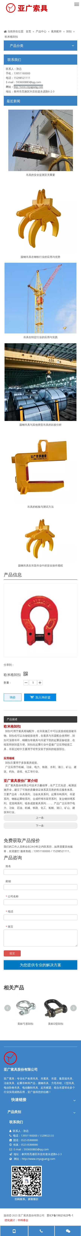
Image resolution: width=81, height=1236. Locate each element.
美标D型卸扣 (55, 1023)
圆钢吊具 (43, 1083)
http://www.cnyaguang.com (38, 1159)
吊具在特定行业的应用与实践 (40, 337)
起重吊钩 (22, 1083)
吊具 (35, 1078)
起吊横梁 (46, 1087)
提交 (12, 953)
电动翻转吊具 (30, 1087)
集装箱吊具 (65, 1078)
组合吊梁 (59, 1087)
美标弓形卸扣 (25, 1023)
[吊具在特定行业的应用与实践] (40, 298)
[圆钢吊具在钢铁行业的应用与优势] (40, 217)
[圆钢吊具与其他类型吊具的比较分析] (40, 382)
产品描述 (12, 719)
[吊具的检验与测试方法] (40, 467)
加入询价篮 (42, 697)
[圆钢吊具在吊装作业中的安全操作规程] (40, 537)
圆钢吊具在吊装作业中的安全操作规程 (40, 565)
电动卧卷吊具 (12, 1087)
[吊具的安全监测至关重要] (40, 140)
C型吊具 (69, 1083)
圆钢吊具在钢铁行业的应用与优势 (40, 257)
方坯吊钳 (56, 1083)
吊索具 (45, 1078)
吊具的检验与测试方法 (40, 506)
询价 (13, 697)
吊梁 (54, 1078)
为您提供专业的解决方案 (40, 964)
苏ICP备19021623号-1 (60, 1215)
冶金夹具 (9, 1083)
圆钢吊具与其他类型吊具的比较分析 (40, 424)
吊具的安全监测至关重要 (40, 175)
